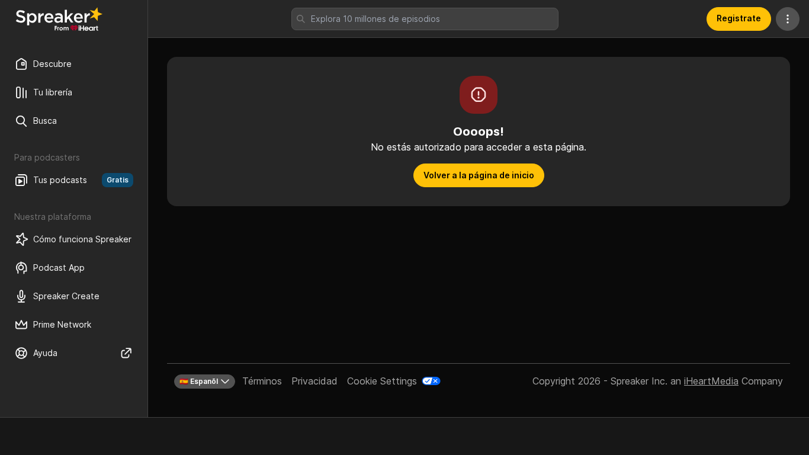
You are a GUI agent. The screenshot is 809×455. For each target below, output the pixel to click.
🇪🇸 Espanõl (198, 381)
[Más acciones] (788, 19)
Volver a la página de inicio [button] (478, 175)
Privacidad (314, 381)
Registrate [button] (739, 18)
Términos (262, 381)
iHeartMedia (711, 381)
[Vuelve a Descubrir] (59, 19)
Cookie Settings (382, 381)
